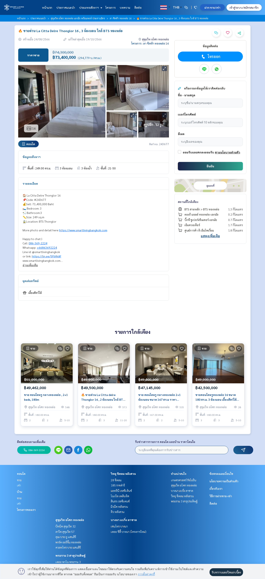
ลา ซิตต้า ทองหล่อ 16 (121, 18)
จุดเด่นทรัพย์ (31, 281)
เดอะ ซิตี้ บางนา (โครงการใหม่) (128, 531)
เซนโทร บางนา (119, 526)
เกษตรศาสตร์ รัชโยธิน (183, 480)
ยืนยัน (210, 166)
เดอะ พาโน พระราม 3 (68, 562)
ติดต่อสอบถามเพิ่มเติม (31, 442)
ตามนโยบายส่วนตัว (227, 152)
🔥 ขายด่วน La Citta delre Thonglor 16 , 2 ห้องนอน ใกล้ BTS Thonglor (103, 397)
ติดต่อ (138, 7)
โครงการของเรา (26, 509)
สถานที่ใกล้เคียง (188, 202)
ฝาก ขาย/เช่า (212, 7)
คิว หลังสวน (117, 512)
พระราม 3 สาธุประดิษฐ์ (70, 555)
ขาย (19, 480)
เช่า (19, 485)
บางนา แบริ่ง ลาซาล (124, 520)
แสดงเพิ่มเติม (210, 236)
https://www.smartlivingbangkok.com (83, 230)
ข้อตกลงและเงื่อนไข (221, 473)
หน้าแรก (47, 7)
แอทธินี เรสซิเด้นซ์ (121, 490)
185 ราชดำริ (118, 485)
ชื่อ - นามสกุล (186, 95)
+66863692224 (47, 247)
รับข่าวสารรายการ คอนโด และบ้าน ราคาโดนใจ (165, 442)
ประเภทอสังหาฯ (89, 7)
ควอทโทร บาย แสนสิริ (68, 547)
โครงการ (110, 7)
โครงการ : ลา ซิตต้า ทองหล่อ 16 (150, 43)
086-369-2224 (38, 243)
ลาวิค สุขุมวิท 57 (65, 531)
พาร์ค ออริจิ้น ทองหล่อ (68, 542)
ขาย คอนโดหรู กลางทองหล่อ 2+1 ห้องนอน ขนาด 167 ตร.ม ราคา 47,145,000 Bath (159, 397)
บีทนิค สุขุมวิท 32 (65, 526)
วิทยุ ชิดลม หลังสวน (123, 473)
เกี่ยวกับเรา (216, 488)
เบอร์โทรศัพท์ (187, 114)
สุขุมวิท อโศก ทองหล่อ (69, 520)
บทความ (125, 7)
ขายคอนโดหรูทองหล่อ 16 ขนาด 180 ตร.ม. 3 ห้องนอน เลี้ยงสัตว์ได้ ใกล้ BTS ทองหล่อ (216, 397)
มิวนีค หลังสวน (119, 506)
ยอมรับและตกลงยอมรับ (198, 152)
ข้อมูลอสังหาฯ (32, 157)
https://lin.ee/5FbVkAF (46, 256)
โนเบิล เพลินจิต (120, 496)
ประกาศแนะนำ (65, 7)
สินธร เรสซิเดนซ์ (120, 501)
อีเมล (181, 134)
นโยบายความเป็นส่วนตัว (224, 481)
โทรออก (214, 56)
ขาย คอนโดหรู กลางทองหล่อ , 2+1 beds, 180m (46, 397)
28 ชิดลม (116, 480)
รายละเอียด (30, 183)
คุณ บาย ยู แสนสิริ (65, 537)
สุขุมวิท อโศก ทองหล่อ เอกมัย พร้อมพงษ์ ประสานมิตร (78, 18)
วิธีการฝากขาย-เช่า (221, 496)
